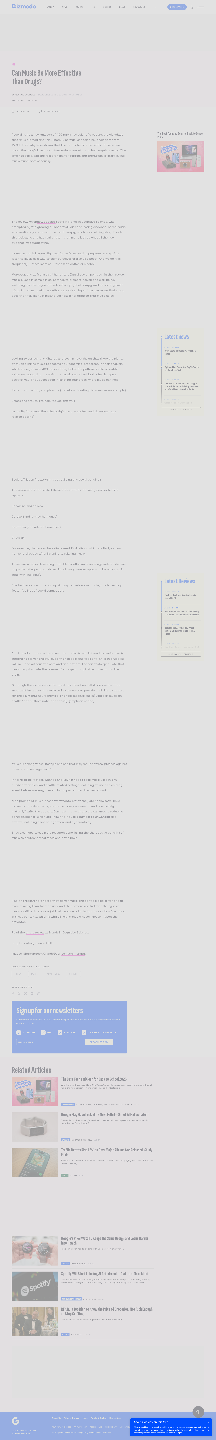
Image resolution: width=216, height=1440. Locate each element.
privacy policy (173, 1430)
